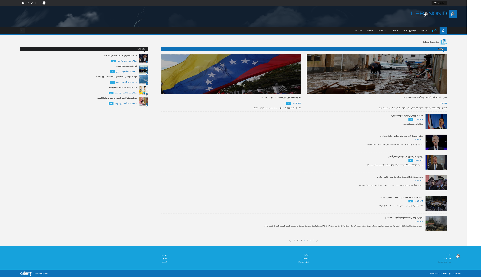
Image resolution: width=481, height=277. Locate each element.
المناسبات (382, 30)
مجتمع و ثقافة (409, 30)
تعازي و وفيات (303, 261)
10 (298, 240)
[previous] (318, 240)
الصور (165, 258)
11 (294, 240)
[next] (291, 240)
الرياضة (424, 30)
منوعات (395, 30)
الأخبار (434, 30)
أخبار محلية (447, 258)
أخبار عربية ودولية (444, 261)
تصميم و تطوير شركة (41, 273)
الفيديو (370, 30)
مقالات (448, 254)
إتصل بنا (358, 30)
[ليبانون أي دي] (429, 15)
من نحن (164, 254)
